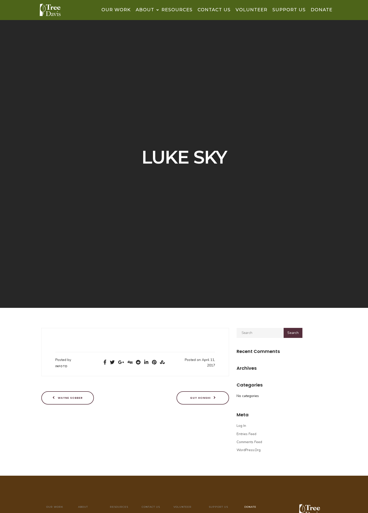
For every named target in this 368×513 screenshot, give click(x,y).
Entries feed (246, 434)
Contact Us (214, 10)
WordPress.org (249, 450)
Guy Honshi (201, 398)
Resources (177, 10)
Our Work (116, 10)
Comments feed (249, 442)
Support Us (289, 10)
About (146, 10)
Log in (241, 425)
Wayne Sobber (70, 398)
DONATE (321, 10)
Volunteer (251, 10)
